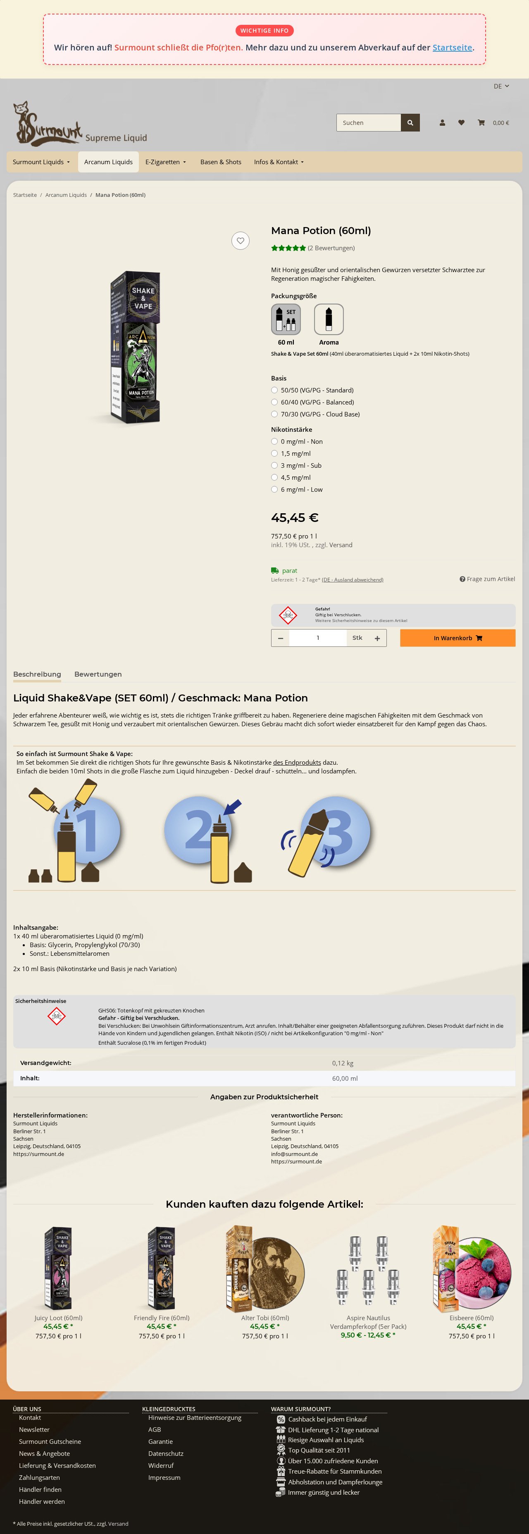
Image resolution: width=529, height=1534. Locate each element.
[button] (442, 122)
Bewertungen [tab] (98, 674)
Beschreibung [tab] (37, 674)
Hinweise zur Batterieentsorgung (194, 1417)
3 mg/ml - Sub (301, 465)
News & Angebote (44, 1453)
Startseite (452, 47)
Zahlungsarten (39, 1477)
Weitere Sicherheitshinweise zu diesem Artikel (361, 620)
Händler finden (40, 1489)
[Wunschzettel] (461, 122)
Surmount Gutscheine (50, 1441)
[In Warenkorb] (19, 220)
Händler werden (42, 1501)
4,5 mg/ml (296, 477)
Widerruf (161, 1465)
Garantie (160, 1441)
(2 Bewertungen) (331, 248)
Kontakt (30, 1417)
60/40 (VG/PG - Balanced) (317, 402)
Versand (341, 545)
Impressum (164, 1477)
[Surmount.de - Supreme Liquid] (80, 122)
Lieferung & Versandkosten (57, 1465)
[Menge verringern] (281, 637)
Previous (27, 1287)
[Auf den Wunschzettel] (240, 241)
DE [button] (498, 86)
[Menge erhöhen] (377, 637)
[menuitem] (42, 161)
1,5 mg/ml (296, 453)
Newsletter (34, 1429)
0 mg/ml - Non (302, 441)
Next (502, 1287)
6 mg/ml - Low (302, 489)
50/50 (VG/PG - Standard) (317, 390)
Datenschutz (165, 1453)
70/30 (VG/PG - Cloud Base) (320, 414)
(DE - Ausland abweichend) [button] (353, 579)
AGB (154, 1429)
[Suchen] (410, 123)
